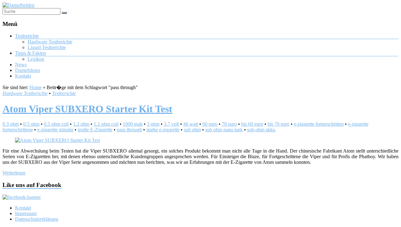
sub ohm (192, 129)
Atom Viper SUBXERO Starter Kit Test (87, 108)
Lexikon (36, 59)
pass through (129, 129)
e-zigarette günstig (55, 129)
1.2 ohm (81, 124)
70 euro (229, 124)
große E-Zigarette (95, 129)
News (21, 64)
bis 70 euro (278, 124)
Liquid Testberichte (47, 47)
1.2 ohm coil (106, 124)
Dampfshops (27, 70)
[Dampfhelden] (18, 5)
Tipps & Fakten (30, 53)
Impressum (26, 213)
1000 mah (133, 124)
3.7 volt (171, 124)
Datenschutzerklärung (36, 219)
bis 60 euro (252, 124)
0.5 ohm (31, 124)
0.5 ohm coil (56, 124)
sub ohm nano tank (224, 129)
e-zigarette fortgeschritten (319, 124)
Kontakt (23, 75)
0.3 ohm (11, 124)
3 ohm (153, 124)
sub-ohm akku (261, 129)
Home (35, 87)
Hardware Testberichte (50, 41)
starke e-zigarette (163, 129)
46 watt (190, 124)
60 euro (209, 124)
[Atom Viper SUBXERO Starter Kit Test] (57, 140)
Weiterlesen (14, 172)
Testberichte (27, 35)
